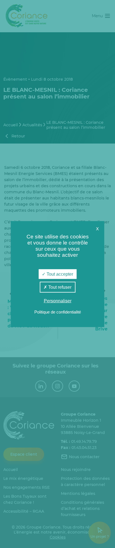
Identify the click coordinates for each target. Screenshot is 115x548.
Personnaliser (57, 300)
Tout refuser (59, 287)
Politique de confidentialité (57, 311)
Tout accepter (59, 274)
